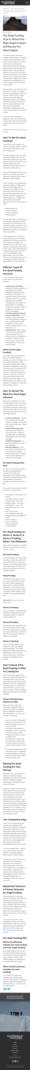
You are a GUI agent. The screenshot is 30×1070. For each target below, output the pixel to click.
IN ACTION (15, 1046)
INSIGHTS (14, 1048)
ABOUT (15, 1044)
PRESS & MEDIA (15, 1050)
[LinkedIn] (17, 1061)
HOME (15, 1042)
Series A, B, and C (8, 549)
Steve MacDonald (8, 930)
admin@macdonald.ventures (15, 1057)
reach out (19, 928)
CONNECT (15, 1052)
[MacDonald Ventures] (8, 2)
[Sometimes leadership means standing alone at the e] (15, 1016)
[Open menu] (27, 2)
